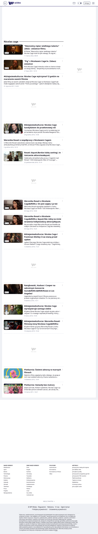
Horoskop (29, 474)
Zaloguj (87, 3)
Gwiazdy (6, 482)
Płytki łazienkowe (76, 478)
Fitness (28, 488)
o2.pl (28, 491)
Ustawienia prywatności (57, 509)
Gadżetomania (30, 484)
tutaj (56, 530)
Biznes (5, 472)
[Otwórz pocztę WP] (74, 3)
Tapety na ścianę (76, 480)
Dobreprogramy (31, 480)
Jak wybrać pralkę (77, 472)
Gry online (29, 493)
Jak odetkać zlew (76, 469)
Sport (5, 469)
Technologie (7, 474)
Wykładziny (75, 482)
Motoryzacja (7, 478)
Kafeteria (29, 478)
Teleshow (6, 486)
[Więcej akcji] (62, 46)
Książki (28, 469)
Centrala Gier (30, 495)
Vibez (50, 474)
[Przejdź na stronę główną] (5, 4)
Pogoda (6, 491)
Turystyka (29, 476)
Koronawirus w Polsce (55, 472)
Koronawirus (52, 469)
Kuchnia (29, 472)
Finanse (6, 476)
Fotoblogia (29, 486)
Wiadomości (7, 467)
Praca (5, 488)
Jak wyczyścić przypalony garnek (80, 474)
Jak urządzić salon (77, 486)
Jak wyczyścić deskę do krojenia (80, 467)
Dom (28, 467)
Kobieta (6, 480)
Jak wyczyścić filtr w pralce (79, 476)
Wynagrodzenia (8, 493)
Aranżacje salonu (76, 484)
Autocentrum (52, 467)
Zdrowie (6, 484)
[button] (79, 3)
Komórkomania (31, 482)
